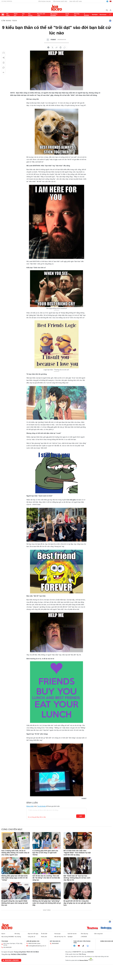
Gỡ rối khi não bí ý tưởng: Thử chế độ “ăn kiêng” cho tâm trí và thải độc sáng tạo (46, 878)
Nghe (3, 53)
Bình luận (3, 67)
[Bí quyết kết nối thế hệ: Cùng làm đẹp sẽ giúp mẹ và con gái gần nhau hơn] (78, 890)
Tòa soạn (4, 941)
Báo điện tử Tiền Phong (56, 7)
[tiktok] (84, 946)
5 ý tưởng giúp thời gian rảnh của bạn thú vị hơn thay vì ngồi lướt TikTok (45, 853)
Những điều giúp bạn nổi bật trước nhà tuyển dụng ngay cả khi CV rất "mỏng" (14, 878)
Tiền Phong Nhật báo (60, 1)
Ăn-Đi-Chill (67, 14)
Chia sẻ (3, 57)
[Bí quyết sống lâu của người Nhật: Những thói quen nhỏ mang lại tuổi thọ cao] (15, 890)
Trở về (3, 72)
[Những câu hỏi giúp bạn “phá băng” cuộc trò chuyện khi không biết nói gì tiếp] (46, 890)
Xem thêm (110, 14)
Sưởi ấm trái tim (72, 933)
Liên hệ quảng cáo (32, 941)
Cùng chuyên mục (11, 829)
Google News (110, 20)
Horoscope (103, 14)
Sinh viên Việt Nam (75, 1)
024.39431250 (7, 947)
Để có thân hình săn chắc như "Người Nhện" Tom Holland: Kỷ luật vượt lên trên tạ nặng (77, 853)
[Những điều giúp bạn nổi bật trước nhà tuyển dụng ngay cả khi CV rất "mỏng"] (15, 865)
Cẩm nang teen (9, 20)
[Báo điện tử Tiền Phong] (92, 928)
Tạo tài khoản (41, 806)
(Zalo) (38, 943)
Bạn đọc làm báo (12, 960)
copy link (56, 47)
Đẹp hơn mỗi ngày (41, 14)
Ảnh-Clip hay (76, 14)
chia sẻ (48, 47)
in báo (60, 47)
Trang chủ (2, 14)
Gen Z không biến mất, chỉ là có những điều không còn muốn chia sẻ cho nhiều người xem (15, 853)
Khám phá (15, 14)
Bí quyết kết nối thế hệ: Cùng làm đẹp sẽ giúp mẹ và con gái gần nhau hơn (77, 903)
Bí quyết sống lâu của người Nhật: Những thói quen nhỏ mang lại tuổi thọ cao (14, 903)
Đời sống (7, 14)
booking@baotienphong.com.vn (37, 945)
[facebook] (107, 1)
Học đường (30, 14)
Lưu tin (3, 62)
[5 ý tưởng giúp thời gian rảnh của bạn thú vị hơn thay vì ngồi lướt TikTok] (46, 840)
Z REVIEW (86, 14)
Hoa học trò (7, 926)
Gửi (80, 816)
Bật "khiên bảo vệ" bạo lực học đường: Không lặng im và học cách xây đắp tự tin (77, 878)
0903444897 (55, 943)
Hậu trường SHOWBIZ (53, 14)
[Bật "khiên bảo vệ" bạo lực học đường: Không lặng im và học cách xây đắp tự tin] (78, 865)
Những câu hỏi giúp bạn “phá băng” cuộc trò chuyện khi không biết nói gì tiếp (46, 903)
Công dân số (31, 936)
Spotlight (95, 14)
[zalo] (89, 945)
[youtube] (110, 1)
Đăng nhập (29, 806)
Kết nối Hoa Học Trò (60, 936)
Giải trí (23, 14)
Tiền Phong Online (44, 1)
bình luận (64, 47)
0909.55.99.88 (32, 943)
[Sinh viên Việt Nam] (106, 928)
